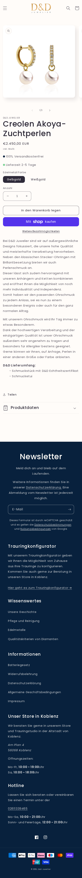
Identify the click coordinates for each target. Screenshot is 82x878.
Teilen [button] (12, 395)
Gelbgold (14, 179)
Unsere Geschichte (22, 612)
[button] (5, 8)
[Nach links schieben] (32, 110)
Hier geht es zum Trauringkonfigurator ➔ (40, 588)
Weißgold (38, 179)
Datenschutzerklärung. (44, 487)
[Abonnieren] (69, 509)
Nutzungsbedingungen (35, 529)
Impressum (16, 701)
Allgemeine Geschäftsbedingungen (34, 692)
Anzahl (7, 188)
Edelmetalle (17, 630)
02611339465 (18, 808)
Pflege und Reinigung (24, 621)
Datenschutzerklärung (24, 683)
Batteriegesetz (19, 665)
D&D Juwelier (44, 869)
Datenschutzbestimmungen (52, 524)
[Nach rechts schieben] (49, 110)
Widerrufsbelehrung (23, 674)
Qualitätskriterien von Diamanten (33, 639)
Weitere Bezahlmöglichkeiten (41, 231)
